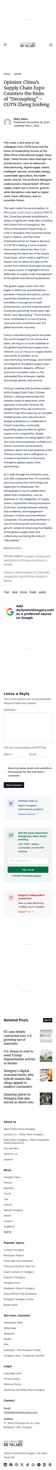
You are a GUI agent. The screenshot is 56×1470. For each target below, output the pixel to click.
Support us (24, 912)
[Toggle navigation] (5, 45)
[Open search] (50, 45)
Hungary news (12, 1177)
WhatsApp (10, 1328)
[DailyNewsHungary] (28, 45)
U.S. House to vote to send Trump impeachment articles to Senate (19, 1057)
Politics (8, 1182)
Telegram (9, 1333)
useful (42, 591)
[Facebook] (10, 1464)
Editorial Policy (12, 1384)
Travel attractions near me (19, 1266)
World (7, 1215)
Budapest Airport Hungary (19, 1288)
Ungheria (9, 1226)
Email (33, 754)
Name (8, 754)
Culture (8, 1204)
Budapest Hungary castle (18, 1299)
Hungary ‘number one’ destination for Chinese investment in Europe (27, 560)
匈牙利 (7, 1232)
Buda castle (11, 1304)
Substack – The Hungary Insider (22, 1350)
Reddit (8, 1338)
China (18, 351)
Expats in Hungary (14, 1277)
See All (47, 1020)
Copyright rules (13, 1373)
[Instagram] (16, 1464)
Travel (7, 1193)
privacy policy (33, 875)
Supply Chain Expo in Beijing (25, 212)
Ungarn (8, 1221)
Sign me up (28, 869)
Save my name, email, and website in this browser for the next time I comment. (30, 772)
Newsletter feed (13, 1322)
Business (9, 1188)
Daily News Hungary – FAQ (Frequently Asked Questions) (26, 1141)
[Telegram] (38, 1464)
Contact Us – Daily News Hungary (23, 1134)
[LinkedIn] (5, 1464)
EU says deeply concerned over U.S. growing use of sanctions (18, 1037)
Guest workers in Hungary (19, 1271)
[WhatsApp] (33, 1464)
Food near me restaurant (18, 1260)
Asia (14, 591)
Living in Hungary (14, 1249)
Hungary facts (12, 1282)
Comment (10, 709)
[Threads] (50, 1464)
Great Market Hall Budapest (20, 1293)
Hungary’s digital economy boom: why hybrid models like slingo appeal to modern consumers (19, 1078)
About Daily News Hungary (19, 1128)
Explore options (26, 814)
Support (8, 1159)
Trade (32, 591)
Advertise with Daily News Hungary (24, 1389)
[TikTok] (27, 1464)
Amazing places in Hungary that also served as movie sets (19, 1098)
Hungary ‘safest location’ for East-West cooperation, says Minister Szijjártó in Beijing (27, 576)
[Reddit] (44, 1464)
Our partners (11, 1148)
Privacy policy (12, 1378)
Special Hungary (13, 1210)
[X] (22, 1464)
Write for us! (11, 1153)
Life (6, 1199)
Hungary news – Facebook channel (24, 1355)
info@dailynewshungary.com (21, 1412)
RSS (6, 1344)
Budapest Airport (14, 1255)
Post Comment (14, 785)
